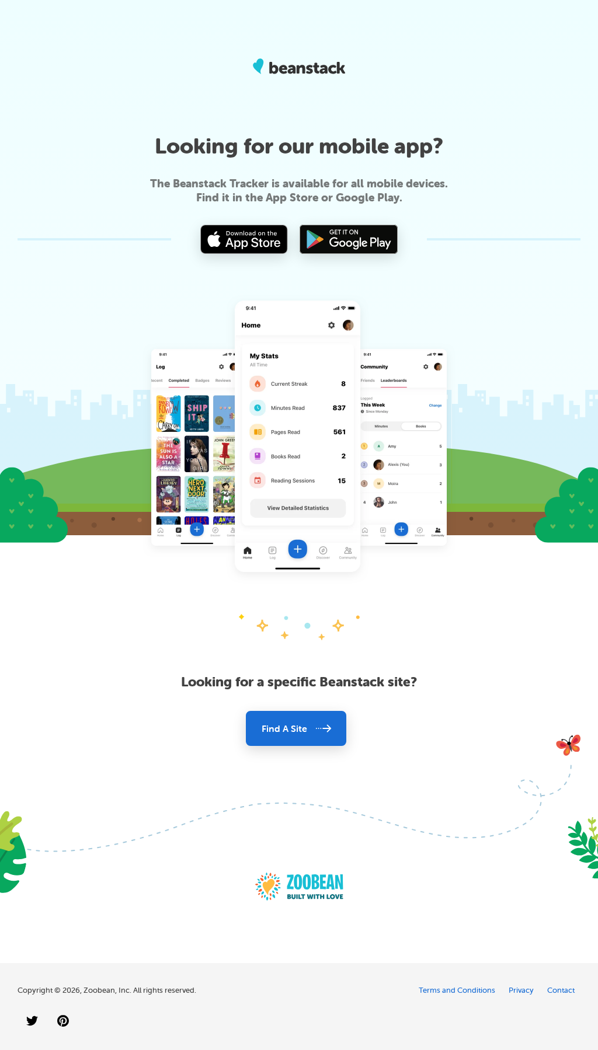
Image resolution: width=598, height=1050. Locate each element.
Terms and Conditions (457, 990)
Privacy (521, 990)
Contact (561, 990)
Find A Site (284, 728)
